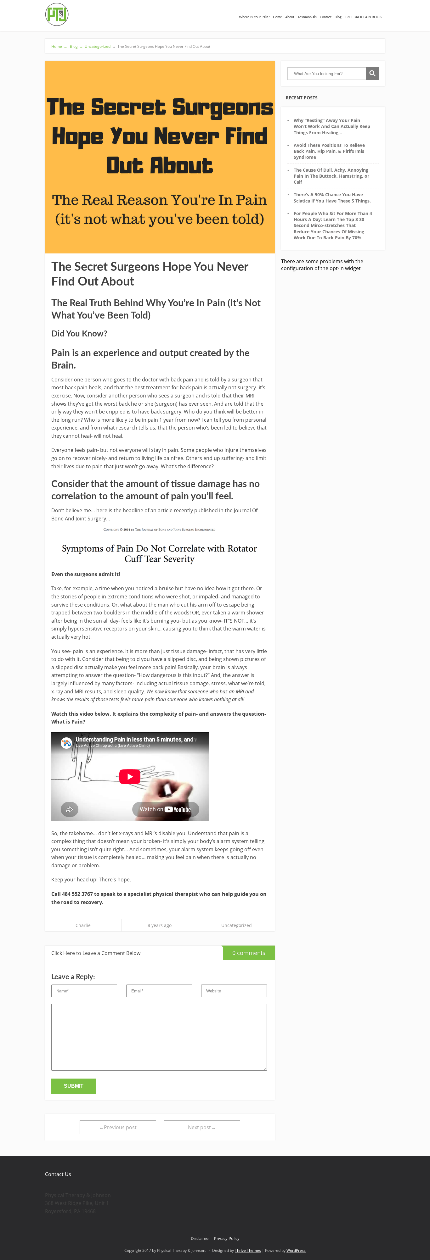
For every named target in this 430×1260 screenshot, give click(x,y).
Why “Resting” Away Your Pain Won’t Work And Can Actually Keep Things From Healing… (332, 126)
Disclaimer (200, 1238)
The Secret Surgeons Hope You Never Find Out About (161, 46)
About (289, 17)
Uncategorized (97, 46)
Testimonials (307, 17)
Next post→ (202, 1127)
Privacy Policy (227, 1238)
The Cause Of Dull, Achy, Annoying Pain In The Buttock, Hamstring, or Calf (331, 176)
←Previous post (118, 1127)
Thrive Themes (248, 1250)
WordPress (296, 1250)
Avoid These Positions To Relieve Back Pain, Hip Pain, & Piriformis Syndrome (329, 151)
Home (277, 17)
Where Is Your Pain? (254, 17)
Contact (325, 17)
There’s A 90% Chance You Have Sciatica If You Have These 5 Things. (332, 197)
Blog (338, 17)
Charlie (83, 925)
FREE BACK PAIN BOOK (363, 17)
